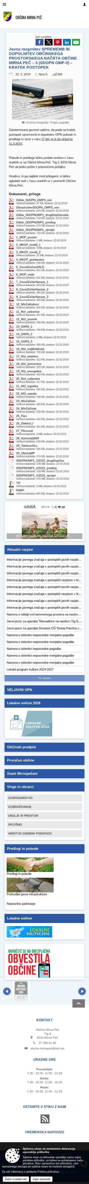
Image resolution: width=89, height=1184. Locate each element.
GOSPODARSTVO (20, 798)
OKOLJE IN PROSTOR (23, 815)
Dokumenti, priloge (24, 194)
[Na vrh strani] (78, 1003)
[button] (7, 991)
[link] (39, 42)
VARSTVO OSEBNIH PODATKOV (30, 833)
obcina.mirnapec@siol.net (47, 1048)
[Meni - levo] (4, 4)
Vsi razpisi (44, 678)
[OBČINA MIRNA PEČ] (7, 16)
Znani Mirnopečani (22, 774)
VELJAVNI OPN (19, 690)
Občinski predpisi (21, 747)
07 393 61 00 (47, 1043)
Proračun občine (20, 760)
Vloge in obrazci (20, 787)
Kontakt (44, 1020)
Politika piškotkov (48, 1171)
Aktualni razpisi (20, 550)
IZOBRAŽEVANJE (19, 806)
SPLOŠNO (15, 824)
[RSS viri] (44, 1122)
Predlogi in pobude (22, 849)
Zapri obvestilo (41, 1179)
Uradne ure (44, 1059)
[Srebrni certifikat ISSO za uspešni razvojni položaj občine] (21, 990)
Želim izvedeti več (16, 1179)
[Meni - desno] (85, 4)
